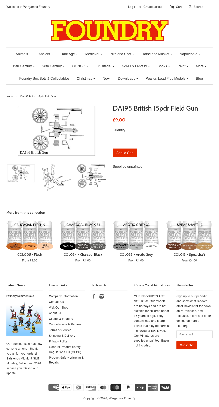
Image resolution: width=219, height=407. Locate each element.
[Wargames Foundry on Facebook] (94, 297)
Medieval (92, 53)
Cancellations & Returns (65, 324)
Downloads (127, 78)
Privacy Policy (58, 341)
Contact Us (56, 301)
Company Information (63, 296)
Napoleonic (189, 53)
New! (107, 78)
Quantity (119, 129)
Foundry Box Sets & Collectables (44, 78)
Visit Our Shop (58, 307)
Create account (154, 6)
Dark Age (68, 53)
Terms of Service (60, 330)
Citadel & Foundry (61, 318)
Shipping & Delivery (62, 335)
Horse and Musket (156, 53)
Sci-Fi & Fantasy (135, 66)
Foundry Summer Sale (20, 295)
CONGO (79, 66)
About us (55, 313)
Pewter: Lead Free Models (166, 78)
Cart (179, 6)
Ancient (44, 53)
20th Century (52, 66)
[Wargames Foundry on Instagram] (101, 297)
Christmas (85, 78)
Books (162, 66)
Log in (132, 6)
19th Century (22, 66)
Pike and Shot (121, 53)
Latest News (15, 285)
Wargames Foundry (122, 398)
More (200, 66)
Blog (199, 78)
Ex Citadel (104, 66)
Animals (22, 53)
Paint (182, 66)
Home (9, 96)
